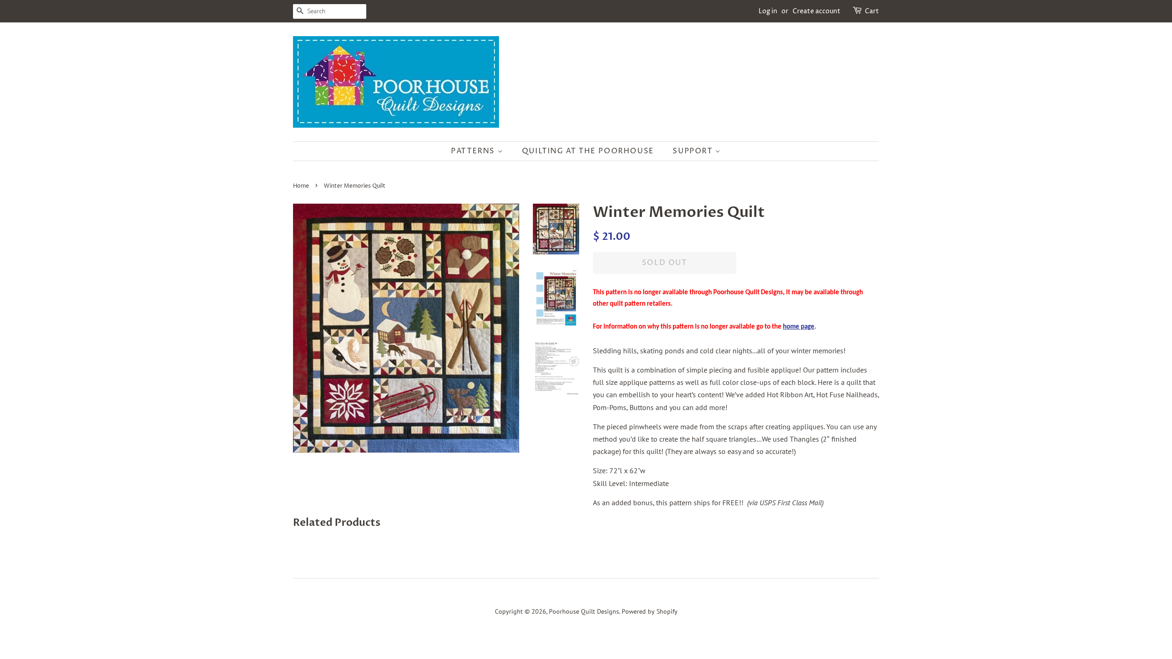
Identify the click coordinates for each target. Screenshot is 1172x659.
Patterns (474, 151)
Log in (768, 11)
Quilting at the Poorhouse (588, 151)
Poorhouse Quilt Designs (584, 611)
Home (301, 186)
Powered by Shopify (650, 611)
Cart (872, 11)
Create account (816, 11)
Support (694, 151)
